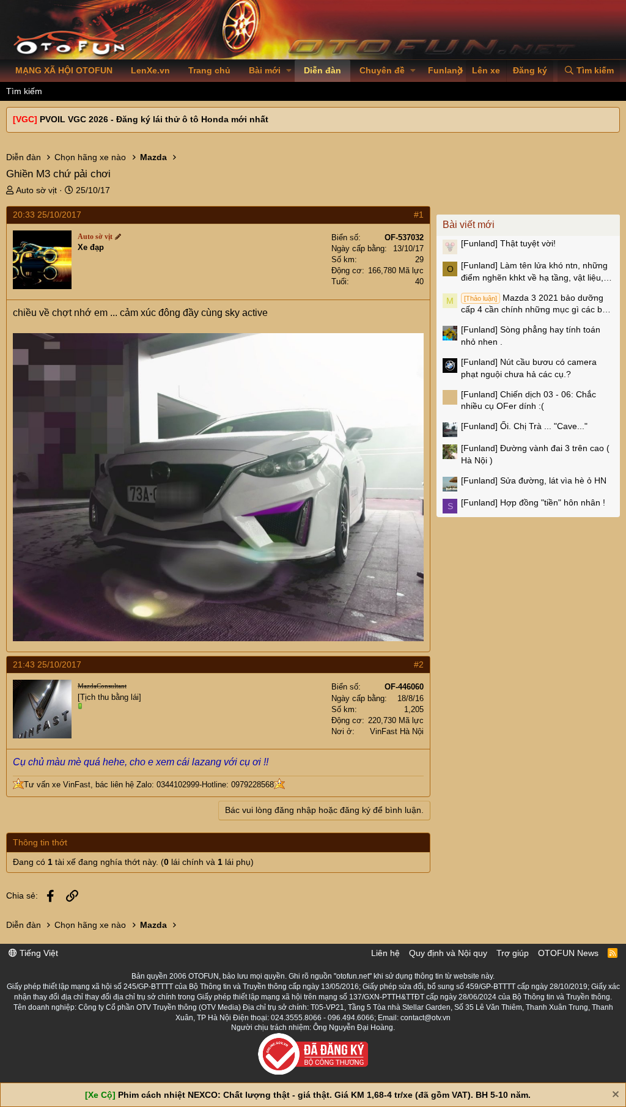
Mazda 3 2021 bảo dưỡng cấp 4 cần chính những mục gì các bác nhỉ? (536, 304)
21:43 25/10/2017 (47, 664)
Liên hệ (385, 953)
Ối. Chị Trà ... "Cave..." (524, 426)
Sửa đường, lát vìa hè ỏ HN (533, 480)
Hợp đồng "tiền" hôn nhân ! (533, 502)
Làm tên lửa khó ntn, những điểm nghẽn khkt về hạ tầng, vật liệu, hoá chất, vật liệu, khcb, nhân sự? (534, 272)
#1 (419, 214)
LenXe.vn (150, 70)
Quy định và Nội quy (448, 953)
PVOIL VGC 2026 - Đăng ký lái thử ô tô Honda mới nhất (154, 119)
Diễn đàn (322, 70)
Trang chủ (209, 70)
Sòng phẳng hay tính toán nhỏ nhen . (530, 336)
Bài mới (265, 70)
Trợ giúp (512, 953)
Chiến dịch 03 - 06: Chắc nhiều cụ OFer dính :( (528, 400)
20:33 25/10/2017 (47, 214)
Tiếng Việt (37, 953)
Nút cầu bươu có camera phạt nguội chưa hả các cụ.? (529, 368)
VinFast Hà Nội (397, 731)
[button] (289, 71)
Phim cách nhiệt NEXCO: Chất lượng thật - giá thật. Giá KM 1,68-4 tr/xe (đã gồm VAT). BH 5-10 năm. (324, 1095)
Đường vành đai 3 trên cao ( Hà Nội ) (535, 454)
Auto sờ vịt (36, 190)
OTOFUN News (568, 953)
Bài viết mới (469, 224)
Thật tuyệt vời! (508, 243)
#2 (419, 664)
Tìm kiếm (24, 91)
